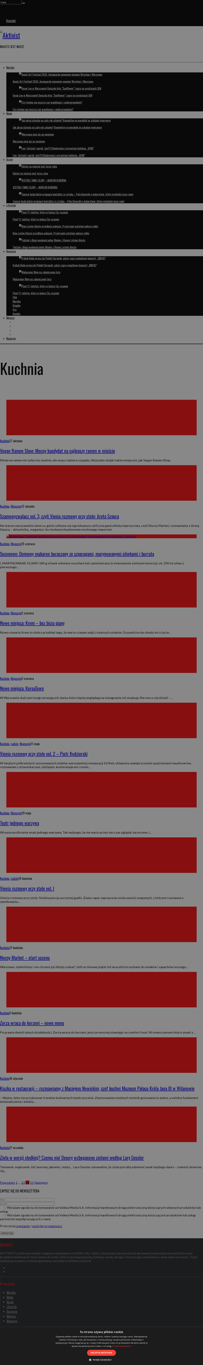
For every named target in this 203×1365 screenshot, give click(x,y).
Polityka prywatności (121, 1346)
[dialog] (101, 1346)
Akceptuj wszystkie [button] (101, 1352)
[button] (101, 1359)
